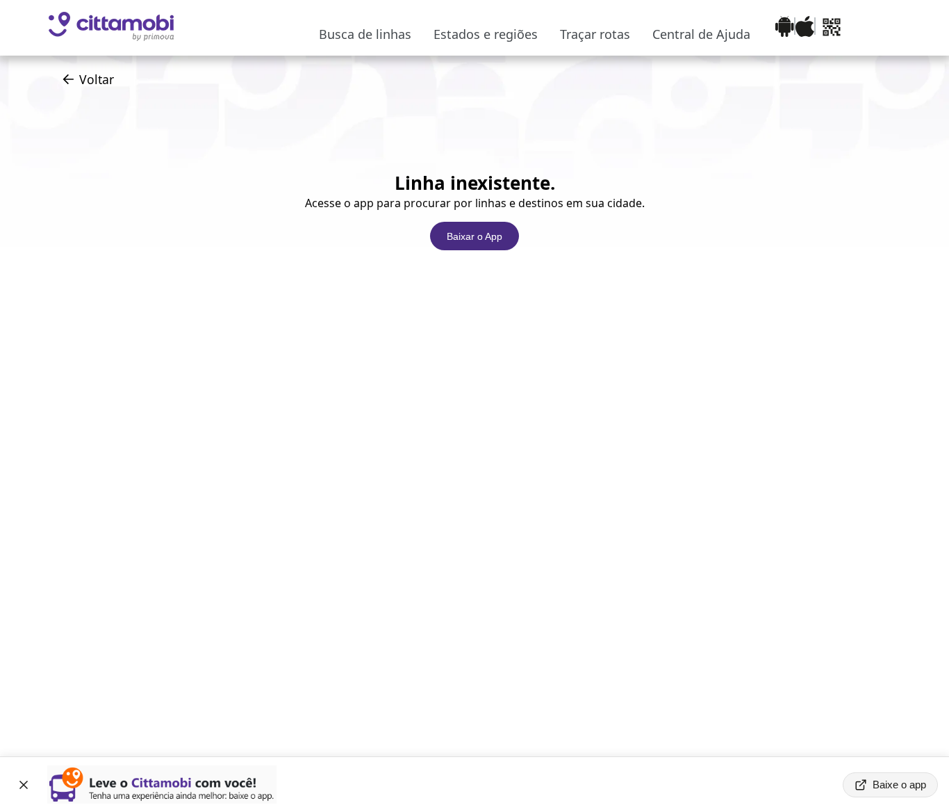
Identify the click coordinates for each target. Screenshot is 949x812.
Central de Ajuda (701, 34)
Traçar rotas (595, 34)
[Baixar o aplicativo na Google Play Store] (784, 28)
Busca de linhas (365, 34)
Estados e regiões (486, 34)
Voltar (96, 79)
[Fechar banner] (23, 784)
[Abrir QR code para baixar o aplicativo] (832, 28)
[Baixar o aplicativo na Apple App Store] (804, 28)
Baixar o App (474, 236)
